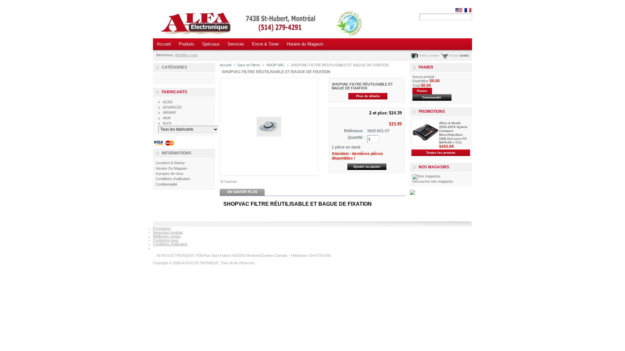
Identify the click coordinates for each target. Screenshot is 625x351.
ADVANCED (172, 107)
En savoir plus (242, 192)
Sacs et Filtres (248, 65)
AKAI (167, 118)
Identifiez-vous (186, 55)
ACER (168, 102)
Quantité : (356, 137)
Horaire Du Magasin (171, 168)
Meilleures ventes (167, 236)
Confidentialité (166, 184)
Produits (186, 44)
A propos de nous (169, 174)
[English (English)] (458, 11)
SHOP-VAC (275, 65)
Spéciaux (211, 44)
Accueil (164, 44)
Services (236, 44)
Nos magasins (434, 167)
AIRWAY (169, 112)
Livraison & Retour (170, 163)
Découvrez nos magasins (432, 181)
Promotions (432, 111)
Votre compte (429, 55)
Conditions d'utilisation (173, 179)
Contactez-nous (165, 240)
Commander (431, 97)
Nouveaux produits (168, 232)
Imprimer (231, 181)
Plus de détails (368, 96)
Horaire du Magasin (305, 44)
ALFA (167, 123)
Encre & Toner (265, 44)
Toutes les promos (440, 152)
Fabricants (174, 92)
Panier (454, 55)
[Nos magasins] (426, 176)
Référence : (354, 131)
